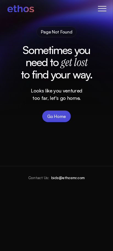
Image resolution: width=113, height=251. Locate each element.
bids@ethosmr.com (68, 177)
